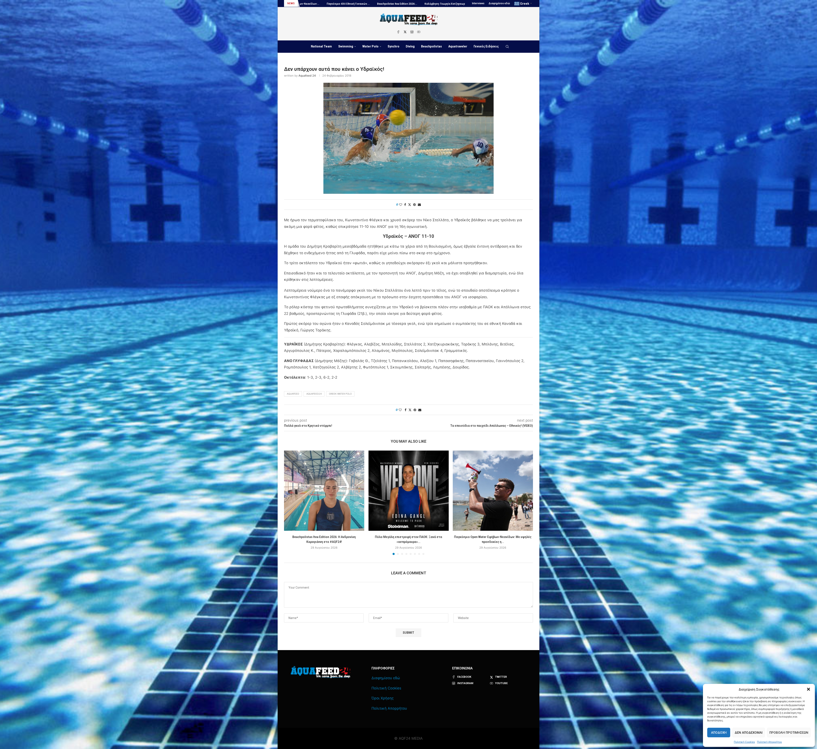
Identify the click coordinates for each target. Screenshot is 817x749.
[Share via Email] (419, 204)
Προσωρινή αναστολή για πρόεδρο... (455, 3)
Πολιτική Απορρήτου (769, 741)
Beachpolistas (431, 46)
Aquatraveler (457, 46)
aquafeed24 (314, 393)
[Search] (507, 46)
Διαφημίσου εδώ (499, 3)
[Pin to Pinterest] (414, 204)
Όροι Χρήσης (382, 698)
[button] (808, 689)
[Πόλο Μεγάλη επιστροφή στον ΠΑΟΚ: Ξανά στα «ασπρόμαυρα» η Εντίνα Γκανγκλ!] (409, 491)
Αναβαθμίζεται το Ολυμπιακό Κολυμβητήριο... (397, 3)
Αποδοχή (719, 733)
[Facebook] (398, 31)
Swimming (345, 46)
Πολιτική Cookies (744, 741)
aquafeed (293, 393)
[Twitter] (405, 31)
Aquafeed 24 (307, 75)
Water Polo (370, 46)
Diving (410, 46)
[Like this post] (400, 204)
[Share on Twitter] (409, 204)
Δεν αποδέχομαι (749, 733)
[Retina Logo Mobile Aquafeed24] (320, 672)
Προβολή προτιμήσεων (788, 733)
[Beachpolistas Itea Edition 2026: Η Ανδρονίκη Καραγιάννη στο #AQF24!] (324, 491)
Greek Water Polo (340, 393)
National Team (321, 46)
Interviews (478, 3)
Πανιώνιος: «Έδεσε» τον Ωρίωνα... (340, 3)
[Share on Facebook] (405, 204)
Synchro (393, 46)
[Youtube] (418, 31)
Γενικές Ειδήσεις (486, 46)
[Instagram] (411, 31)
